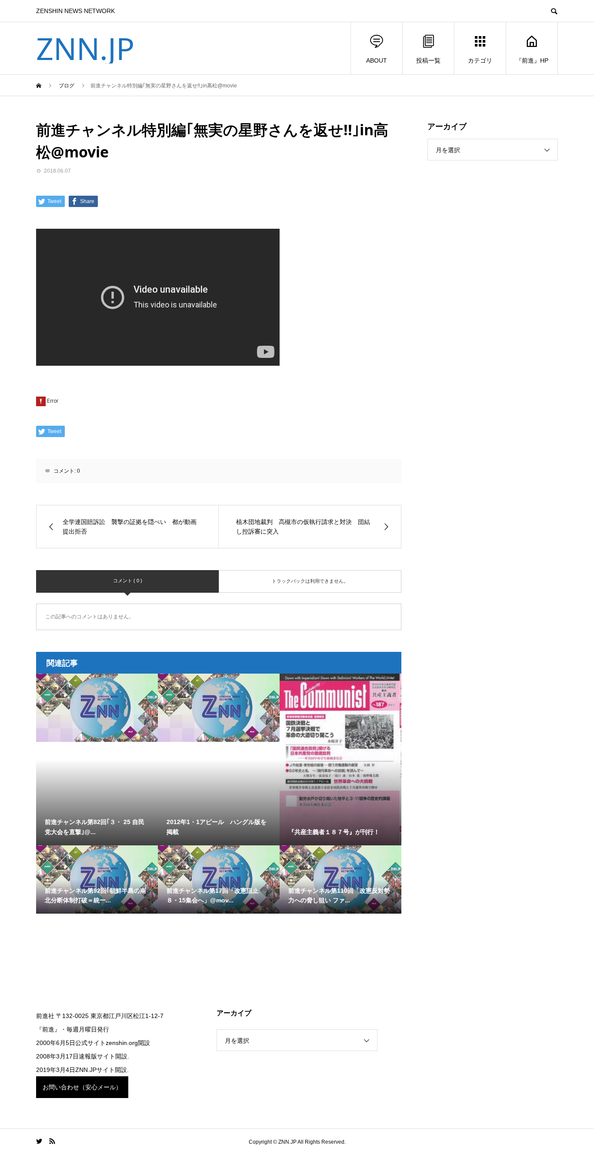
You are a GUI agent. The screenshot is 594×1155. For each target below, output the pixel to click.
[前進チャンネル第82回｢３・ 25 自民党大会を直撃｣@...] (97, 708)
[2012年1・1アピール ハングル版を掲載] (219, 708)
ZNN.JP (85, 48)
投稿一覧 (428, 60)
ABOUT (376, 60)
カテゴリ (480, 60)
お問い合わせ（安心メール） (82, 1087)
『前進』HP (532, 60)
